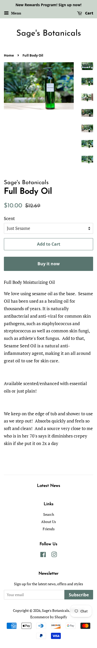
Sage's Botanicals (48, 33)
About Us (48, 521)
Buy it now (49, 264)
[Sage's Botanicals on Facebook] (43, 555)
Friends (49, 528)
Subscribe (79, 595)
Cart (88, 13)
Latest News (48, 486)
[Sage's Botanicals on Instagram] (54, 555)
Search (48, 514)
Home (9, 55)
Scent (9, 218)
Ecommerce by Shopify (48, 616)
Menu (15, 13)
